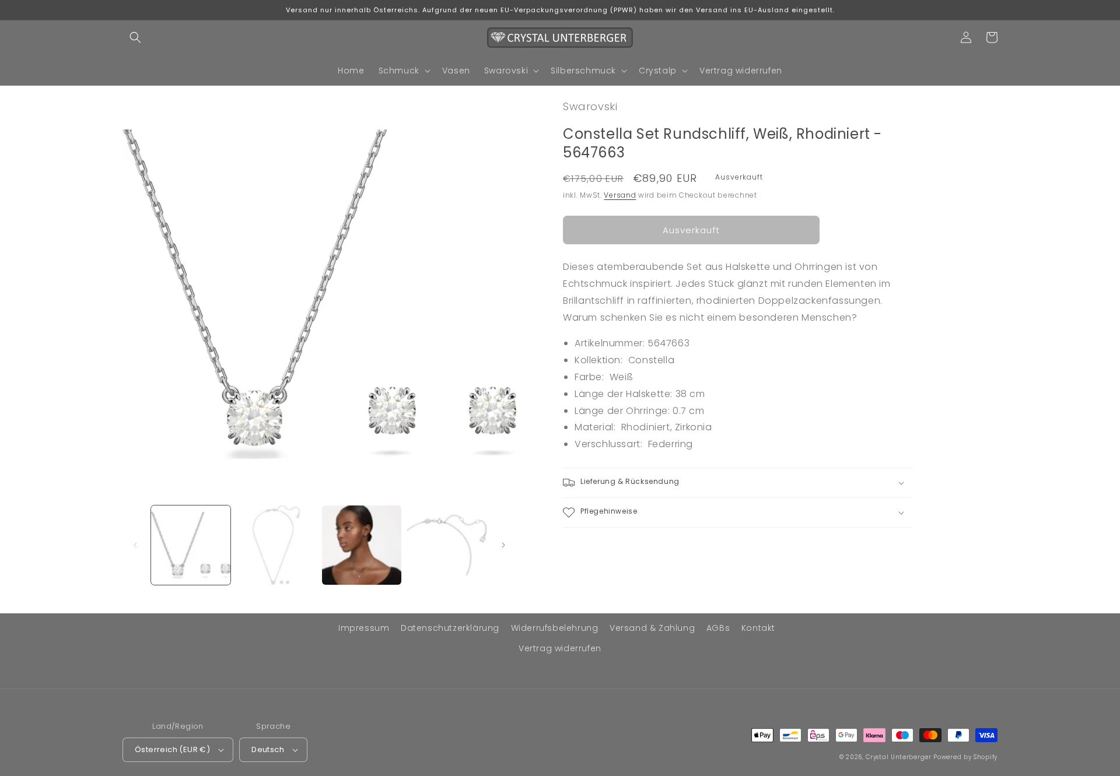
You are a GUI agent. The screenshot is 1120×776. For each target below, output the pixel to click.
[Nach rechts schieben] (503, 545)
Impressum (363, 628)
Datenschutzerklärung (450, 628)
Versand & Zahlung (652, 628)
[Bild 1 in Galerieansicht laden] (190, 545)
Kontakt (758, 628)
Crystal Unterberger (898, 757)
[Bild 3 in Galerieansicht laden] (361, 545)
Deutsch (267, 749)
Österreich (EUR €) (172, 749)
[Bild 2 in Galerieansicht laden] (276, 545)
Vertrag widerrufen (560, 648)
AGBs (718, 628)
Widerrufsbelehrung (554, 628)
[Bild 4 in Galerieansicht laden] (447, 545)
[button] (135, 37)
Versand (620, 195)
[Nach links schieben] (135, 545)
